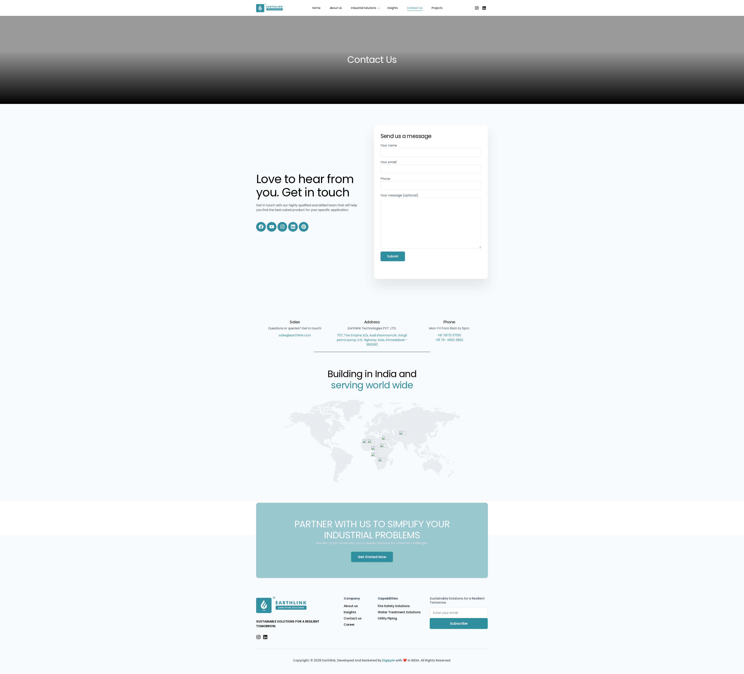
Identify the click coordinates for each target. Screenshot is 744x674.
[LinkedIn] (484, 7)
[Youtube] (271, 227)
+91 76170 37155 (449, 335)
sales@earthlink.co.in (295, 335)
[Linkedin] (293, 227)
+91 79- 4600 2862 (449, 340)
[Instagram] (476, 7)
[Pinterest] (303, 227)
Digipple (389, 660)
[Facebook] (261, 227)
